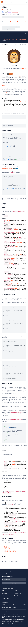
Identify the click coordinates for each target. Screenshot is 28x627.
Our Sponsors (5, 595)
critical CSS (23, 68)
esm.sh (24, 604)
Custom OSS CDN (5, 598)
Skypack (14, 607)
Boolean (11, 227)
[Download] (25, 21)
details (5, 520)
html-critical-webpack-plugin (10, 551)
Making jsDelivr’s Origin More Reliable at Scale (12, 614)
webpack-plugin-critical (9, 550)
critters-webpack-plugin (21, 101)
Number (16, 229)
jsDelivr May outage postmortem (9, 623)
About (3, 590)
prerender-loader (5, 92)
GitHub (3, 604)
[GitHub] (10, 21)
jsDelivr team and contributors (15, 571)
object (9, 285)
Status (15, 590)
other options (18, 76)
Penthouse (6, 547)
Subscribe (14, 583)
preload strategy (18, 254)
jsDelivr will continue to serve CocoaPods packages (13, 619)
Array (17, 242)
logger (5, 287)
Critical (5, 546)
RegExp (15, 288)
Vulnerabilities (21, 16)
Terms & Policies (17, 593)
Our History (4, 593)
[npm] (18, 21)
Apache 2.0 (4, 558)
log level (18, 283)
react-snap (6, 552)
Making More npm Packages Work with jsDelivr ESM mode (13, 617)
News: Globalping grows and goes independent (12, 621)
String (8, 220)
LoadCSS (6, 526)
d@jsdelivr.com (17, 595)
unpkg (14, 604)
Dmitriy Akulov (10, 573)
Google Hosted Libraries (7, 607)
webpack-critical (8, 548)
